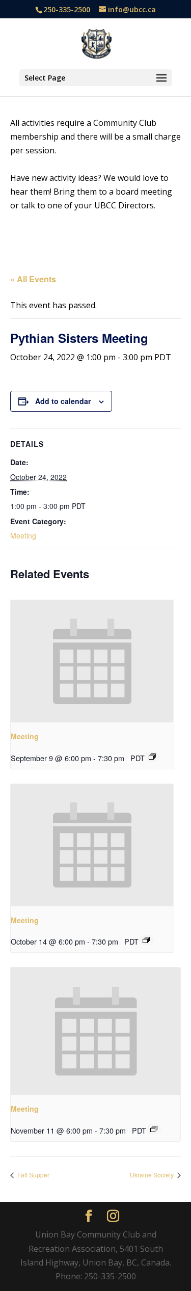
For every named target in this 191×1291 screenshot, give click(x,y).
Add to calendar (63, 401)
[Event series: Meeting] (152, 757)
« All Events (33, 279)
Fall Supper (32, 1174)
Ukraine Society (152, 1174)
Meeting (23, 535)
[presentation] (92, 661)
